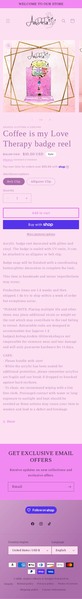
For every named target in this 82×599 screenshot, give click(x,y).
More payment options (41, 234)
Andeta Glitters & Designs (38, 578)
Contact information (54, 589)
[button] (8, 21)
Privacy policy (45, 583)
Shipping (8, 160)
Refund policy (25, 583)
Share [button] (11, 421)
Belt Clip (13, 181)
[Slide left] (32, 119)
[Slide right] (49, 119)
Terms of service (68, 583)
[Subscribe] (69, 486)
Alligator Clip (41, 181)
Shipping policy (29, 589)
